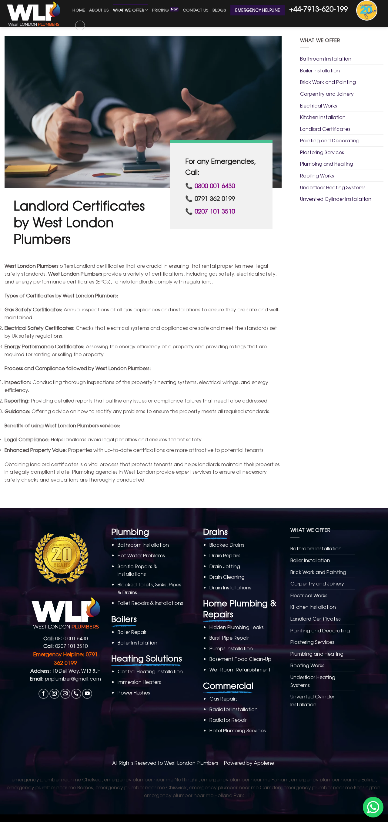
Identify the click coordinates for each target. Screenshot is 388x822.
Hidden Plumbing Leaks (236, 627)
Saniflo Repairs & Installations (137, 570)
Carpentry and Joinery (327, 93)
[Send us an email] (65, 694)
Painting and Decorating (330, 140)
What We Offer (128, 10)
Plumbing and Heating (326, 163)
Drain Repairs (224, 555)
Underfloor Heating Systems (333, 187)
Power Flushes (134, 692)
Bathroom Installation (325, 58)
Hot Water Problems (141, 555)
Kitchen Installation (323, 117)
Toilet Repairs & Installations (150, 602)
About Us (99, 10)
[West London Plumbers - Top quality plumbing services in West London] (34, 13)
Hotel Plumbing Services (237, 730)
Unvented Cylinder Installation (335, 198)
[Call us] (76, 694)
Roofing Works (317, 175)
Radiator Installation (233, 709)
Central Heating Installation (150, 671)
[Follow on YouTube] (87, 694)
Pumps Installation (231, 648)
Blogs (219, 10)
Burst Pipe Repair (229, 637)
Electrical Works (318, 105)
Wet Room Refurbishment (240, 669)
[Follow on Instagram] (54, 694)
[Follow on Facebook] (43, 694)
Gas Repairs (223, 698)
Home (78, 10)
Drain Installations (230, 587)
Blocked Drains (226, 544)
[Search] (80, 25)
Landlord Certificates (325, 128)
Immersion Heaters (139, 681)
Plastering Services (322, 152)
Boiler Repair (132, 631)
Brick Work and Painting (328, 81)
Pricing (160, 10)
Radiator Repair (228, 719)
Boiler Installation (320, 70)
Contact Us (196, 10)
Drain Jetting (224, 566)
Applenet (265, 762)
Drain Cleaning (227, 576)
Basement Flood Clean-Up (240, 658)
